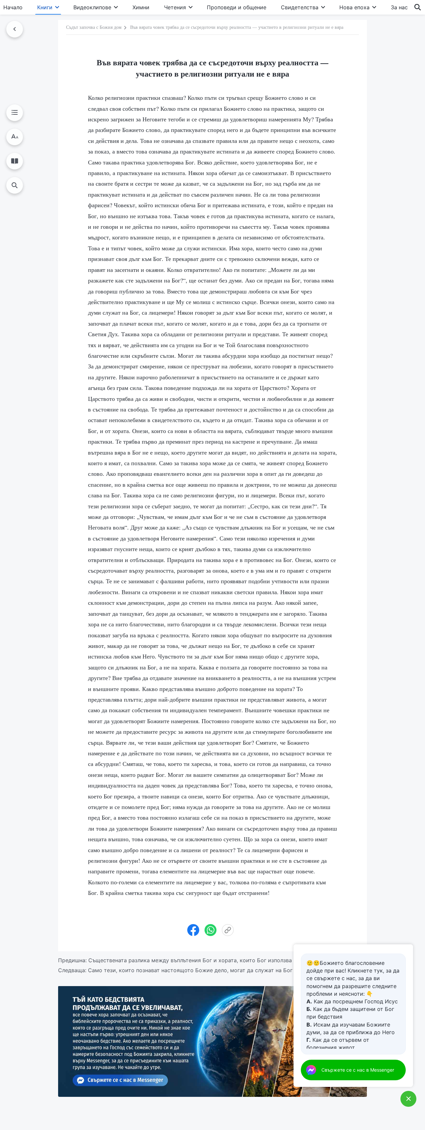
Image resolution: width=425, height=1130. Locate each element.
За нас (399, 7)
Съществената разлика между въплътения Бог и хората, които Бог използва (190, 960)
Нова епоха (354, 7)
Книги (44, 7)
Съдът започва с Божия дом (94, 27)
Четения (175, 7)
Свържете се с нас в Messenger (357, 1070)
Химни (140, 7)
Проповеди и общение (236, 7)
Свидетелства (299, 7)
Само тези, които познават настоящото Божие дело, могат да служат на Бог (190, 970)
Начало (13, 7)
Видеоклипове (92, 7)
